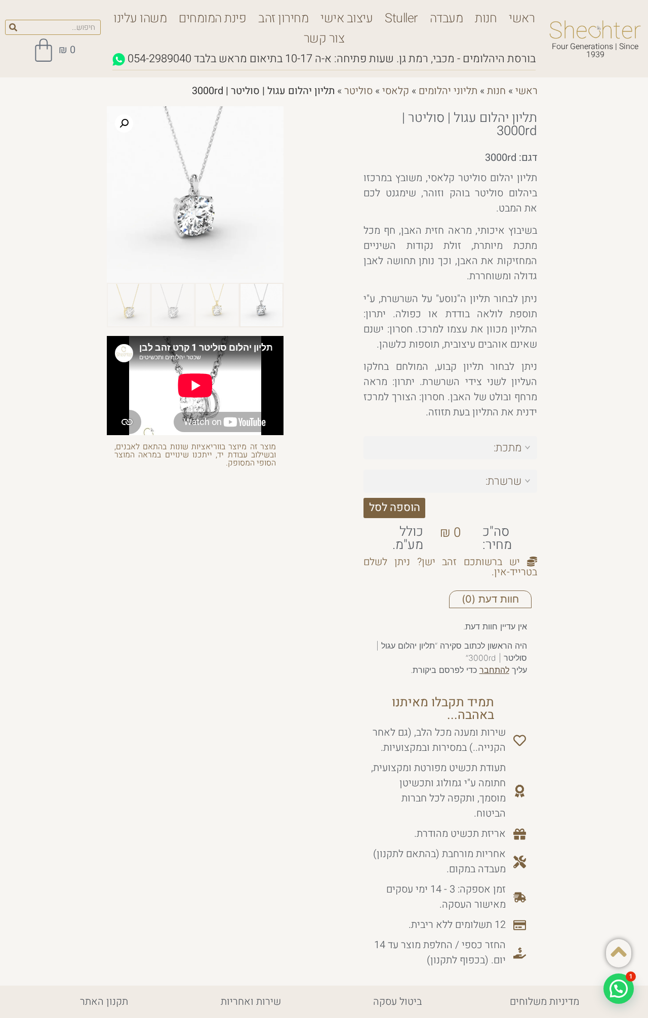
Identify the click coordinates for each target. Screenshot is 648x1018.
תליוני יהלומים (448, 90)
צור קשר (324, 38)
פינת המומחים (212, 18)
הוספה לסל (394, 507)
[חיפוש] (13, 27)
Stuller (401, 18)
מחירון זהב (283, 18)
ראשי (522, 18)
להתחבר (494, 670)
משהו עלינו (140, 18)
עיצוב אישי (346, 18)
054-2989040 (159, 59)
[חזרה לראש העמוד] (618, 951)
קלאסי (395, 90)
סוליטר (358, 90)
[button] (124, 123)
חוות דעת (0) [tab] (490, 599)
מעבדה (446, 18)
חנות (486, 18)
